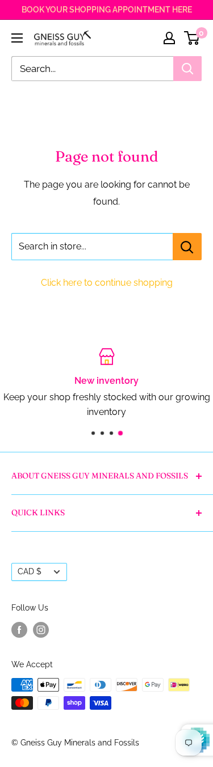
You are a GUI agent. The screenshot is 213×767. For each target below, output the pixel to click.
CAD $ (29, 571)
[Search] (187, 68)
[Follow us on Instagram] (41, 629)
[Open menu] (17, 38)
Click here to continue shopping (107, 282)
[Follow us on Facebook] (19, 629)
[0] (192, 38)
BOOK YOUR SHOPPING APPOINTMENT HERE (107, 9)
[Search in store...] (187, 246)
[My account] (169, 38)
